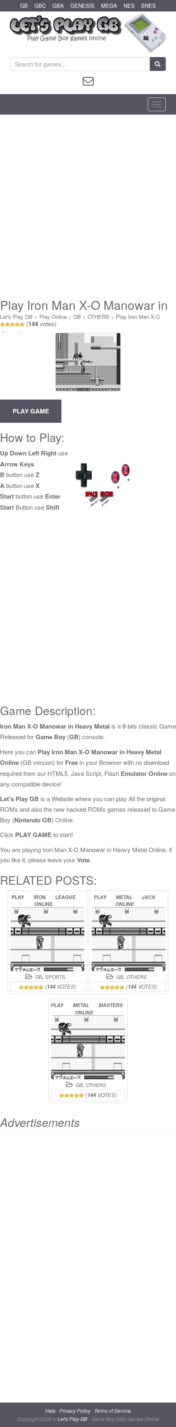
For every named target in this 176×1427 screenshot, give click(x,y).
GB (24, 5)
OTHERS (98, 316)
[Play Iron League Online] (47, 939)
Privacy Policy (74, 1410)
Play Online (53, 316)
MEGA (109, 5)
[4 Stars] (17, 324)
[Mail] (88, 80)
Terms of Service (112, 1410)
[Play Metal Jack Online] (128, 939)
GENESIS (82, 5)
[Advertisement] (88, 206)
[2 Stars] (7, 324)
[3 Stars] (12, 324)
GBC (40, 5)
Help (50, 1410)
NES (129, 5)
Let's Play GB (16, 316)
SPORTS (55, 976)
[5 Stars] (22, 324)
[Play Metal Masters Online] (88, 1047)
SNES (148, 5)
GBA (58, 5)
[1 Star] (2, 324)
